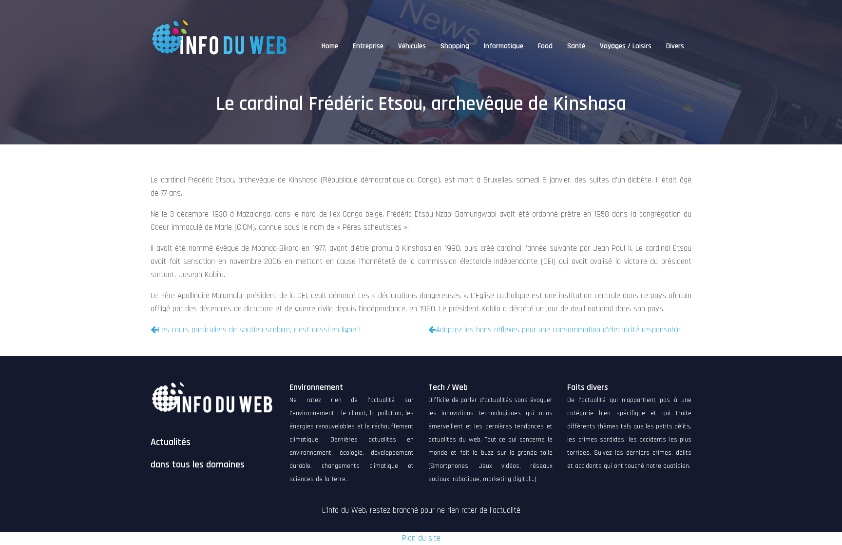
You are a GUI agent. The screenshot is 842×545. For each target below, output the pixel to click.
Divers (675, 46)
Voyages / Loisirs (625, 46)
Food (545, 46)
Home (330, 46)
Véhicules (412, 46)
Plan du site (421, 538)
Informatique (503, 46)
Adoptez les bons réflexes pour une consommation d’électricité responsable (558, 329)
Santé (576, 46)
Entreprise (368, 46)
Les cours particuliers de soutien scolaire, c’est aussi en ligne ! (259, 329)
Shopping (454, 46)
